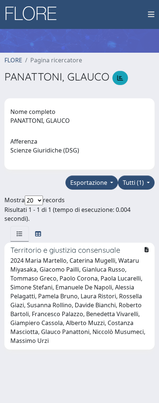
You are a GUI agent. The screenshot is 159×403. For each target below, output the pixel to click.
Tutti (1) (134, 182)
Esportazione (89, 182)
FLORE (13, 60)
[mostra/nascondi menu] (151, 14)
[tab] (19, 234)
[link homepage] (33, 14)
